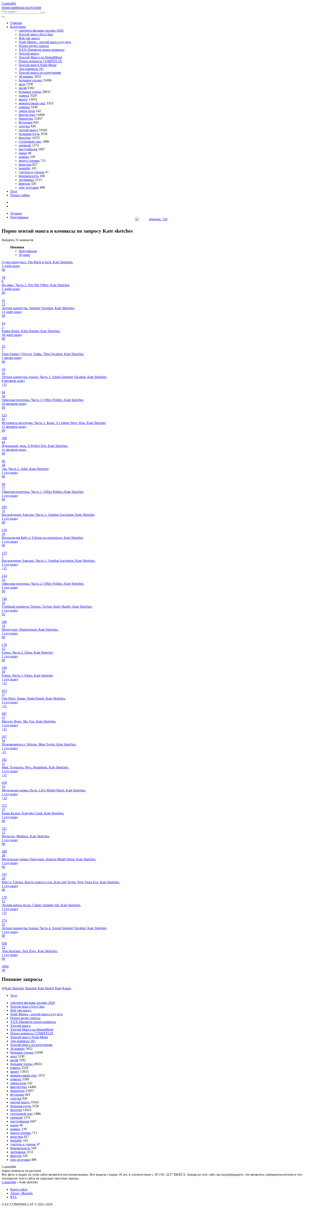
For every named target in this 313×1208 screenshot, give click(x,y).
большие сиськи (30, 80)
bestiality (25, 168)
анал (22, 84)
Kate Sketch (46, 988)
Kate (58, 988)
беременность (29, 176)
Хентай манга (29, 53)
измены (24, 107)
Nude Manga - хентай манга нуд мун (45, 42)
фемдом (24, 183)
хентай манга (28, 130)
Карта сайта (18, 1189)
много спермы (29, 160)
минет (23, 99)
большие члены (30, 92)
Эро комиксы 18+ (31, 69)
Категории (18, 26)
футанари (26, 122)
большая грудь (29, 134)
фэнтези (24, 137)
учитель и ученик (31, 172)
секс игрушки (29, 187)
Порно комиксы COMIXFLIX (40, 61)
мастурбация (28, 149)
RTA (13, 1197)
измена (24, 95)
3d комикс (26, 76)
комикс (24, 157)
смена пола (27, 111)
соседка (24, 126)
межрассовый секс (32, 103)
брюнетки (26, 118)
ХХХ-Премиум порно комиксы (42, 49)
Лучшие (16, 213)
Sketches (31, 988)
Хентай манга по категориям (40, 72)
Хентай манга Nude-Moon (37, 65)
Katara (66, 988)
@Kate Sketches (13, 988)
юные (23, 153)
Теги (13, 191)
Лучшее (24, 255)
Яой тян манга (29, 38)
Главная (16, 23)
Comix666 (9, 1182)
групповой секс (30, 141)
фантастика (27, 115)
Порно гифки (20, 195)
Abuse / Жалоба (21, 1193)
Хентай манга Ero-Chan (36, 34)
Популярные (19, 217)
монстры (25, 164)
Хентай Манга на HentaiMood (40, 57)
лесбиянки (26, 180)
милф (23, 88)
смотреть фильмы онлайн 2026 (41, 30)
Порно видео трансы (34, 46)
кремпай (25, 145)
